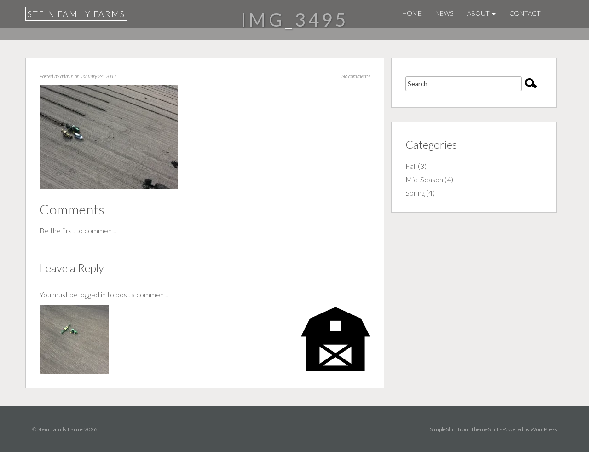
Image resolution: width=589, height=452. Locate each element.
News (444, 13)
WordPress (544, 429)
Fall (410, 166)
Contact (525, 13)
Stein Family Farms (76, 14)
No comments (355, 76)
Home (412, 13)
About (479, 13)
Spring (415, 192)
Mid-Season (424, 179)
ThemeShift (485, 429)
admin (67, 76)
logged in (92, 294)
